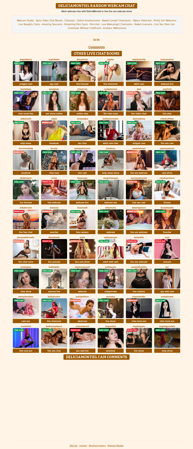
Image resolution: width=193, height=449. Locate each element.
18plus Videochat (142, 20)
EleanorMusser (82, 266)
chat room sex (139, 321)
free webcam (54, 202)
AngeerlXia (110, 326)
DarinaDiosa (139, 118)
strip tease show (110, 172)
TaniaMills (139, 237)
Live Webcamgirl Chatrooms (116, 24)
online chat (82, 113)
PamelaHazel (139, 148)
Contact (83, 445)
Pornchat (95, 24)
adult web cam (110, 261)
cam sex (26, 321)
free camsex (82, 232)
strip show (167, 350)
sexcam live (54, 291)
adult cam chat (110, 143)
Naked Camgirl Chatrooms (116, 20)
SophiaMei (54, 59)
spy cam (54, 83)
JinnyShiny (82, 59)
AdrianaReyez (110, 237)
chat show (26, 291)
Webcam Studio (25, 20)
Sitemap (74, 445)
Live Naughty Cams (29, 24)
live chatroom (111, 83)
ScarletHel (26, 326)
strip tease (25, 143)
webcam (110, 232)
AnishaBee (26, 266)
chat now (54, 172)
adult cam (139, 83)
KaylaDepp (26, 88)
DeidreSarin (26, 177)
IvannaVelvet (167, 59)
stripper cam (25, 83)
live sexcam (54, 261)
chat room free (25, 113)
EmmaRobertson (82, 148)
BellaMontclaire (111, 118)
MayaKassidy (139, 59)
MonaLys (110, 296)
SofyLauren (110, 266)
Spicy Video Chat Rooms (49, 20)
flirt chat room (110, 113)
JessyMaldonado (25, 237)
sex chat (82, 143)
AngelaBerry (26, 59)
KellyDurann (54, 296)
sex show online (54, 113)
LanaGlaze (54, 88)
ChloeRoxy (82, 88)
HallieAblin (54, 266)
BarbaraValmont (54, 326)
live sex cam (167, 143)
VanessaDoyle (167, 148)
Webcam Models (115, 445)
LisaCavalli (82, 207)
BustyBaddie (167, 207)
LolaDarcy (110, 148)
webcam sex (110, 202)
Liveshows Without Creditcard (84, 28)
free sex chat (54, 350)
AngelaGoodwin (167, 326)
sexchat (54, 232)
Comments (96, 47)
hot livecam (82, 83)
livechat (167, 232)
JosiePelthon (82, 296)
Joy (167, 266)
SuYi (167, 237)
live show (110, 321)
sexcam (167, 261)
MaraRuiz (54, 207)
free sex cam (138, 202)
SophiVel (167, 88)
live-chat (167, 113)
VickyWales (82, 118)
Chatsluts (70, 20)
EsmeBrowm (167, 296)
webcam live (167, 83)
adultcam (82, 321)
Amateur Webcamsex (114, 28)
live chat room (26, 261)
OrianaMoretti (82, 326)
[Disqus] (96, 399)
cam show (167, 172)
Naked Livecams (143, 24)
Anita (82, 237)
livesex (167, 202)
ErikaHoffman (167, 118)
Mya (139, 88)
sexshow (25, 172)
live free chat (25, 232)
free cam (82, 172)
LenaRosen (82, 177)
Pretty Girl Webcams (165, 20)
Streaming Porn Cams (76, 24)
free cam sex (25, 350)
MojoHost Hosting (97, 445)
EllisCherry (110, 207)
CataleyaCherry (167, 177)
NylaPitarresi (110, 88)
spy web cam (167, 291)
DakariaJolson (139, 207)
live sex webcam (138, 172)
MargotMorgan (110, 177)
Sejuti (54, 118)
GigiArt (110, 59)
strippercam (110, 291)
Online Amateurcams (88, 20)
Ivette (54, 177)
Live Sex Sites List (164, 24)
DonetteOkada (26, 148)
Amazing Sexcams (52, 24)
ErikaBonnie (26, 207)
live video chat (138, 113)
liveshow (54, 143)
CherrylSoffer (138, 296)
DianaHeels (54, 237)
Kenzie (54, 148)
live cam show (82, 261)
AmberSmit (26, 118)
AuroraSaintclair (139, 177)
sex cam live (82, 350)
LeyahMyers (139, 326)
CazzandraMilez (139, 266)
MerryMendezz (25, 296)
